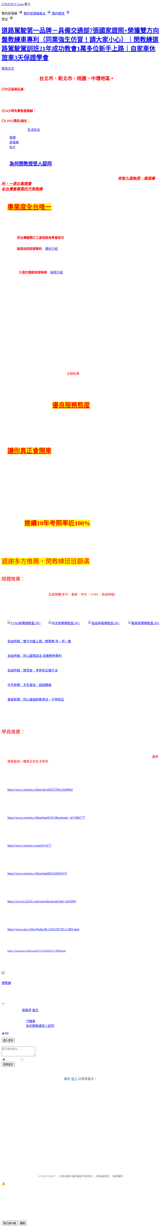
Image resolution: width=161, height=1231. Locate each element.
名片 (12, 147)
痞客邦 (26, 1010)
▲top (5, 1032)
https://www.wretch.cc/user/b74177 (29, 845)
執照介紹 (56, 272)
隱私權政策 (102, 1176)
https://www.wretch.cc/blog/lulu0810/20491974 (37, 873)
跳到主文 (8, 68)
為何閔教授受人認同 (30, 163)
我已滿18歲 (9, 1223)
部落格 (14, 142)
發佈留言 (8, 1064)
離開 (22, 1223)
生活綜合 (33, 129)
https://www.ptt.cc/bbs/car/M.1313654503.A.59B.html (36, 950)
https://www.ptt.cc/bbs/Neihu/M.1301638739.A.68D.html (43, 929)
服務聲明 (118, 1176)
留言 (35, 1010)
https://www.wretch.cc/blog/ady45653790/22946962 (40, 789)
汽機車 (30, 1021)
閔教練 (6, 983)
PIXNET (51, 1176)
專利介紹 (51, 248)
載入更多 (8, 1040)
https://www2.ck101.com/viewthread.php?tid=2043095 (41, 901)
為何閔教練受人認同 (40, 1026)
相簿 (12, 137)
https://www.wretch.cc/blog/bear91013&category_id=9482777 (46, 817)
